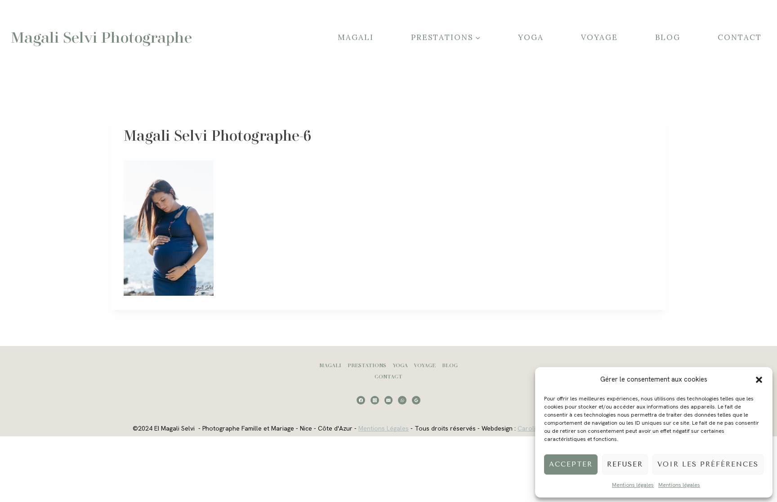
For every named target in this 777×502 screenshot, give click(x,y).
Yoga (531, 37)
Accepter (571, 464)
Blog (667, 37)
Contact (740, 37)
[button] (759, 379)
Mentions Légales (383, 428)
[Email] (388, 400)
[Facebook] (361, 400)
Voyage (599, 37)
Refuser (625, 464)
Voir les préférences (708, 464)
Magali (356, 37)
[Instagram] (375, 400)
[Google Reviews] (416, 400)
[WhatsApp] (402, 400)
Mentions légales (633, 485)
